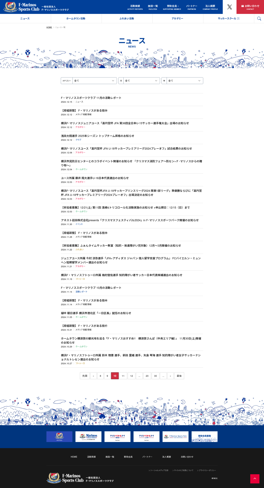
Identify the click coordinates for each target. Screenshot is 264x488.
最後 (179, 376)
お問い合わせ (252, 6)
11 (123, 376)
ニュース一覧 (60, 27)
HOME (49, 27)
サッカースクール (227, 18)
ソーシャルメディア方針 (159, 470)
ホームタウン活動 (75, 18)
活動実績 (135, 6)
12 (131, 376)
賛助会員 (172, 6)
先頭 (84, 376)
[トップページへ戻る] (80, 481)
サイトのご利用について (183, 470)
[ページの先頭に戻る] (254, 478)
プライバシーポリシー (207, 470)
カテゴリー (66, 80)
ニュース (25, 18)
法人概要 (210, 6)
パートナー (192, 6)
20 (147, 376)
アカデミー (177, 18)
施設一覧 (153, 6)
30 (155, 376)
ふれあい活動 (126, 18)
